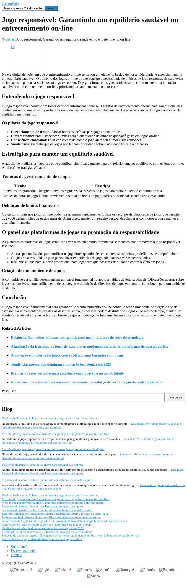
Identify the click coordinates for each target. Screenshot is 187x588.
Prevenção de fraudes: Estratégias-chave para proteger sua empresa (42, 464)
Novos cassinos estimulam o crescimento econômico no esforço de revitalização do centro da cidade (86, 382)
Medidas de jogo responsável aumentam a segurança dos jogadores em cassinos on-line (55, 434)
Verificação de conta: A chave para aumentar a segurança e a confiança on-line (50, 418)
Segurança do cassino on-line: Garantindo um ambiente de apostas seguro (47, 480)
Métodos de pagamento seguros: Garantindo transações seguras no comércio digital (53, 449)
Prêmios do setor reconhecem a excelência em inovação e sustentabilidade (67, 373)
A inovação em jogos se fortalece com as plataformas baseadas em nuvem (67, 355)
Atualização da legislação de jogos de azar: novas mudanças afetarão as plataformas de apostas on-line (89, 346)
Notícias (9, 39)
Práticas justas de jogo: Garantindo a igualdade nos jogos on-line (42, 539)
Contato (16, 555)
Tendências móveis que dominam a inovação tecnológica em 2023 (61, 364)
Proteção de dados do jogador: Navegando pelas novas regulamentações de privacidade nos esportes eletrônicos (71, 535)
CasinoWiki (10, 4)
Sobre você (19, 547)
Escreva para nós (23, 551)
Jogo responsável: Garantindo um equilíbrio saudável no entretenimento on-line (51, 517)
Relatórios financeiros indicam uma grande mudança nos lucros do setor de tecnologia (77, 337)
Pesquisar (9, 391)
